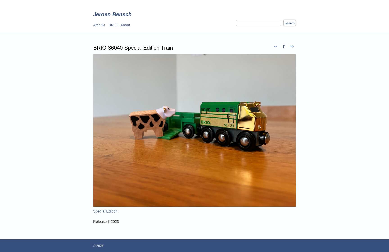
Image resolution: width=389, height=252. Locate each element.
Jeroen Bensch (112, 14)
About (125, 25)
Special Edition (105, 211)
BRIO (113, 25)
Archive (99, 25)
